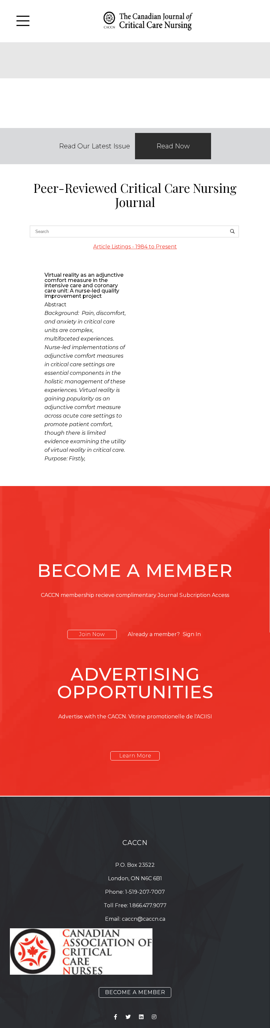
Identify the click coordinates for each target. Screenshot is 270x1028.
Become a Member (135, 992)
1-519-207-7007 (145, 892)
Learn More (135, 756)
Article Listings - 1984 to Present (135, 247)
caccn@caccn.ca (143, 919)
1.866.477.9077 (148, 905)
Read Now (173, 146)
